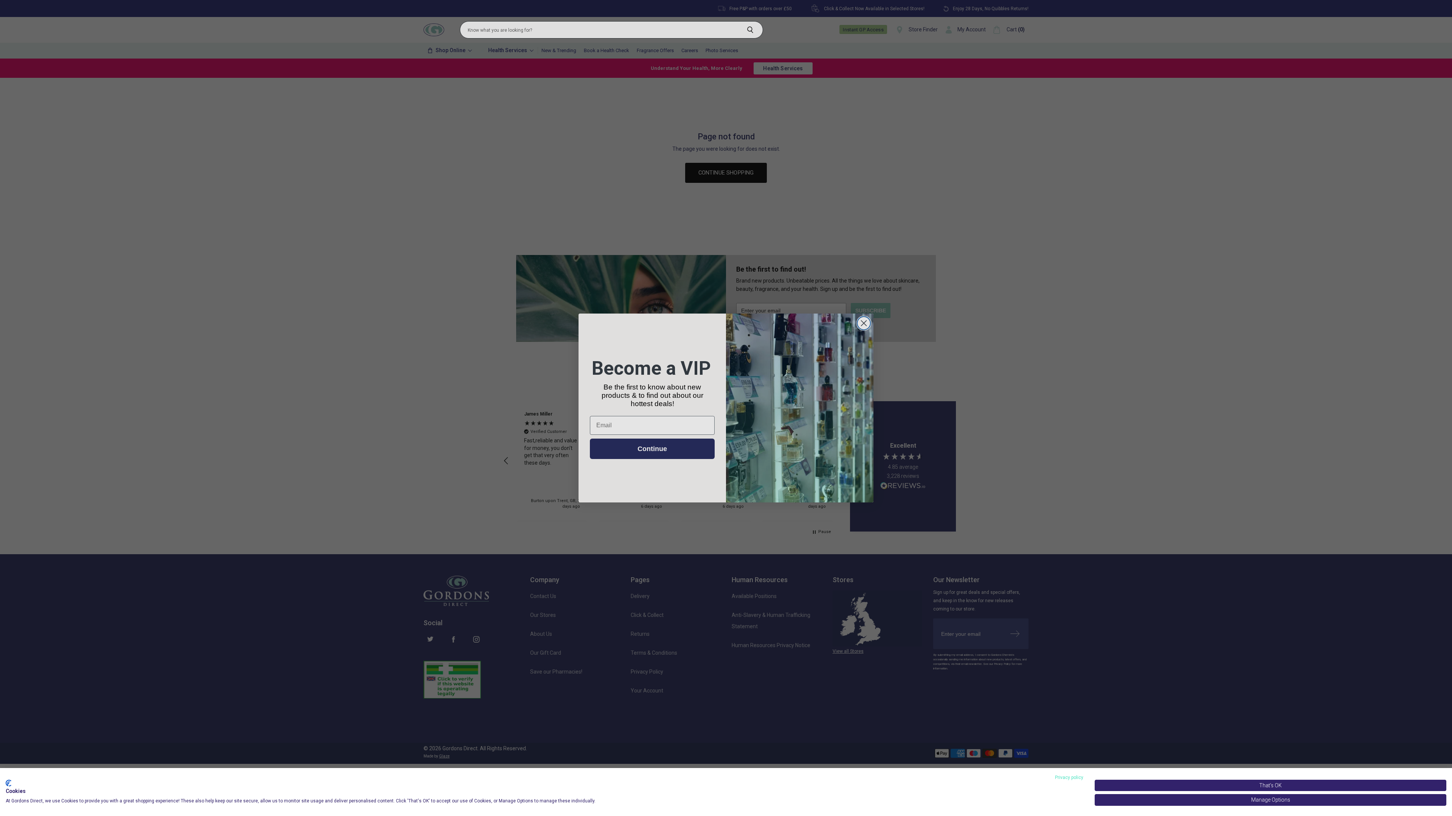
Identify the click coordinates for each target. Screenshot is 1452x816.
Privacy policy (1069, 777)
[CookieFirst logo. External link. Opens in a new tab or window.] (8, 783)
